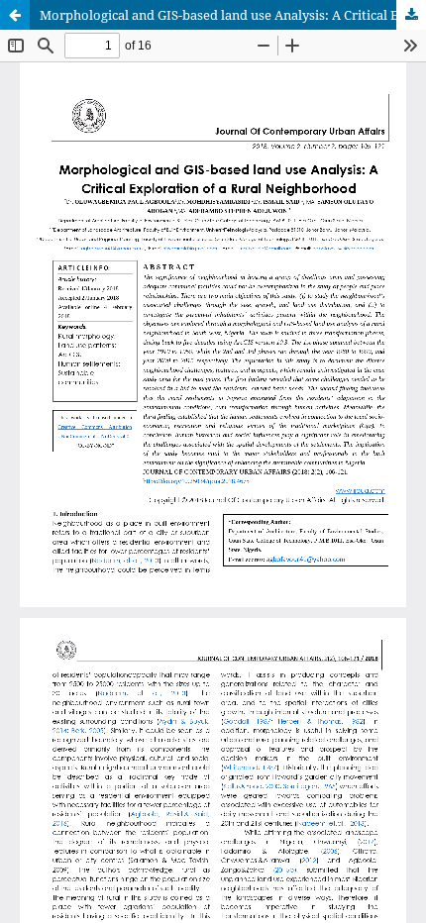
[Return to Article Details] (15, 15)
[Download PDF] (411, 15)
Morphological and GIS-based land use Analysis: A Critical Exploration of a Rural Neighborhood (233, 15)
